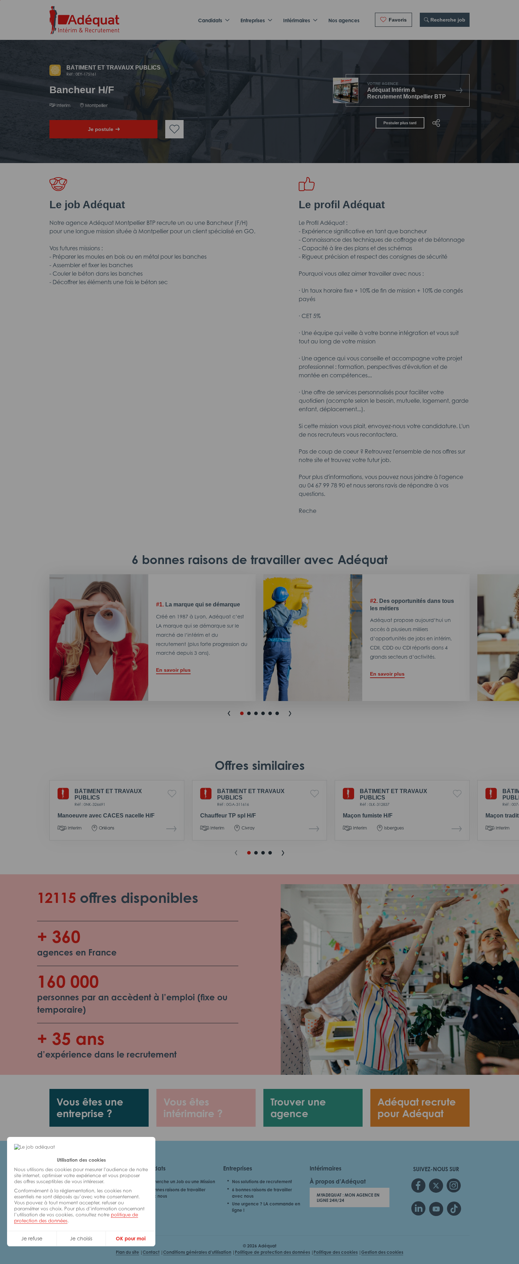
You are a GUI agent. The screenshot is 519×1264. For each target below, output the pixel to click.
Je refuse (31, 1238)
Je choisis (81, 1238)
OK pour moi (130, 1238)
